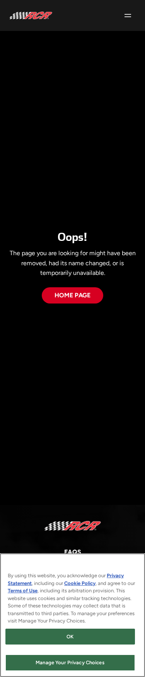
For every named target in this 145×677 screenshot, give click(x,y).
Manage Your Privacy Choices (70, 662)
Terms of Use (23, 590)
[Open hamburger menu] (128, 15)
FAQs (72, 552)
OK (70, 636)
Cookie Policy (80, 583)
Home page (72, 295)
